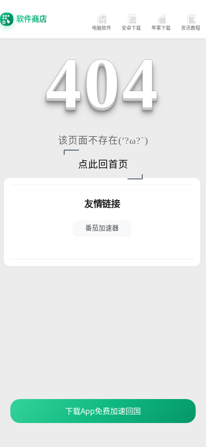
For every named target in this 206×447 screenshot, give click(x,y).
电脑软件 (101, 27)
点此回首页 (103, 164)
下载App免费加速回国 (103, 411)
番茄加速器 (102, 227)
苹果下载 (161, 27)
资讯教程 (190, 27)
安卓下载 (131, 27)
